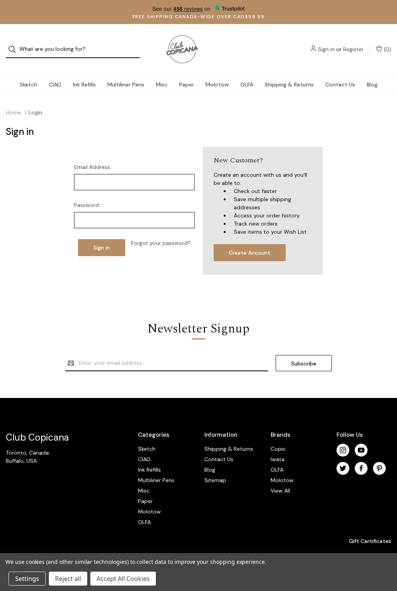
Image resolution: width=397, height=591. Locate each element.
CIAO (55, 84)
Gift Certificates (369, 541)
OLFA (246, 84)
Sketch (28, 84)
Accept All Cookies (123, 578)
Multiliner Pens (125, 84)
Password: (87, 205)
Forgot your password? (161, 243)
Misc (161, 84)
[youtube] (361, 450)
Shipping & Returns (289, 84)
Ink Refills (84, 84)
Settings (27, 578)
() (386, 49)
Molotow (217, 84)
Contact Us (340, 84)
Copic (278, 448)
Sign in (326, 49)
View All (280, 490)
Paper (186, 84)
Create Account (249, 252)
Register (353, 49)
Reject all (68, 578)
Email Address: (92, 167)
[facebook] (361, 468)
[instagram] (343, 450)
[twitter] (343, 468)
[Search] (14, 49)
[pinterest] (379, 468)
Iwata (278, 459)
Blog (372, 84)
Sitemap (215, 480)
